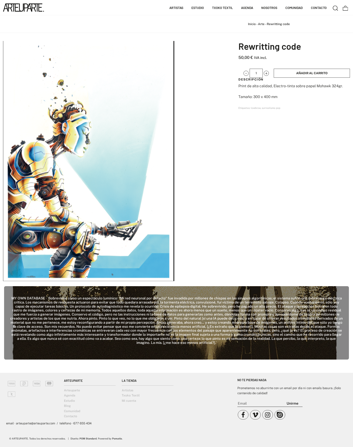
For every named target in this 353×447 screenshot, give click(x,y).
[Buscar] (335, 7)
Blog (67, 405)
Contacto (70, 416)
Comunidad (72, 411)
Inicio (252, 24)
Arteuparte (72, 390)
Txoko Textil (131, 395)
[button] (246, 73)
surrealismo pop (271, 108)
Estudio (69, 400)
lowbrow (255, 108)
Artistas (127, 390)
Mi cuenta (129, 400)
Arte (261, 24)
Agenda (69, 395)
